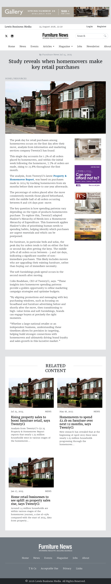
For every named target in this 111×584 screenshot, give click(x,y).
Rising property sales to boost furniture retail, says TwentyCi (30, 420)
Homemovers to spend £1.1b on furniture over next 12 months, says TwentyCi (76, 422)
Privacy (67, 568)
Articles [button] (47, 46)
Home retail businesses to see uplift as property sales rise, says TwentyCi (30, 500)
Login (89, 26)
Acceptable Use (49, 568)
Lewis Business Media (18, 26)
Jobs (79, 46)
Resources (20, 78)
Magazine (62, 557)
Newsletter (93, 46)
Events (34, 46)
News (23, 46)
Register (101, 26)
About (85, 557)
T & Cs (32, 568)
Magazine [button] (65, 46)
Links (79, 568)
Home (11, 46)
